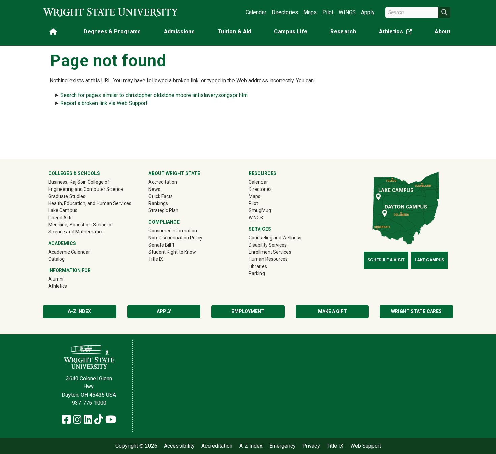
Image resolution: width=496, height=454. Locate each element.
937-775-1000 (89, 403)
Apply (368, 12)
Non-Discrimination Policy (175, 238)
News (154, 189)
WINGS (347, 12)
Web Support (365, 446)
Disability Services (268, 245)
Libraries (258, 266)
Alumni (65, 279)
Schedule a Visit (386, 260)
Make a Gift (332, 311)
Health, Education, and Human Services (89, 203)
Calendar (256, 12)
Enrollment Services (270, 252)
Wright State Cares (416, 311)
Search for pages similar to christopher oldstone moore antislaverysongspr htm (154, 95)
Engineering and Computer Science (85, 189)
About (442, 31)
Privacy (311, 446)
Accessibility (179, 446)
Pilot (327, 12)
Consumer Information (172, 230)
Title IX (155, 259)
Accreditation (162, 182)
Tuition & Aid (234, 31)
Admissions (179, 31)
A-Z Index (79, 311)
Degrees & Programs (112, 31)
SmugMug (269, 210)
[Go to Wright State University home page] (110, 12)
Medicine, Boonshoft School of (80, 224)
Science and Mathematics (76, 231)
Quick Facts (160, 196)
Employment (248, 311)
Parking (257, 273)
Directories (285, 12)
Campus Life (290, 31)
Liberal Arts (60, 217)
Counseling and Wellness (275, 238)
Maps (310, 12)
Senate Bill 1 (161, 245)
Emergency (282, 446)
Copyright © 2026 (136, 446)
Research (343, 31)
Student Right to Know (172, 252)
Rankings (158, 203)
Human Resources (268, 259)
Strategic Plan (163, 210)
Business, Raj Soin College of (78, 182)
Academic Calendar (69, 252)
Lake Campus (62, 210)
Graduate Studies (66, 196)
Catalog (56, 259)
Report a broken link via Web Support (103, 103)
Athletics (397, 32)
